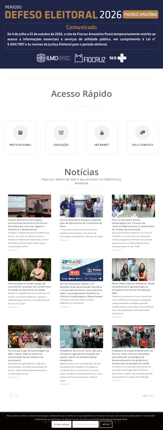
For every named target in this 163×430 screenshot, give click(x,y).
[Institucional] (20, 132)
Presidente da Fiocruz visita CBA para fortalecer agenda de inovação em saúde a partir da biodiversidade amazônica (81, 355)
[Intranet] (102, 132)
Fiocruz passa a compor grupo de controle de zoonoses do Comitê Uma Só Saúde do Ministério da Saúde (29, 286)
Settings (106, 424)
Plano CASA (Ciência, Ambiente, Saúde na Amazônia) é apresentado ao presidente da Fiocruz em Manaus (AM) (133, 288)
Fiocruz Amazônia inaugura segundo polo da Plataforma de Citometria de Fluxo (81, 223)
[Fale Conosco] (142, 132)
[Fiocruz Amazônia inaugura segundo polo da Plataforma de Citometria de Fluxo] (81, 206)
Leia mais (12, 249)
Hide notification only (85, 424)
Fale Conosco (142, 145)
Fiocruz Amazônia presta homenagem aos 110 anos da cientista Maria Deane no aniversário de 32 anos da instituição (133, 224)
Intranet (102, 145)
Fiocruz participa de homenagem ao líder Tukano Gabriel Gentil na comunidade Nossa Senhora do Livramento (28, 355)
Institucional (20, 145)
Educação (61, 145)
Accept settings (61, 424)
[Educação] (61, 132)
